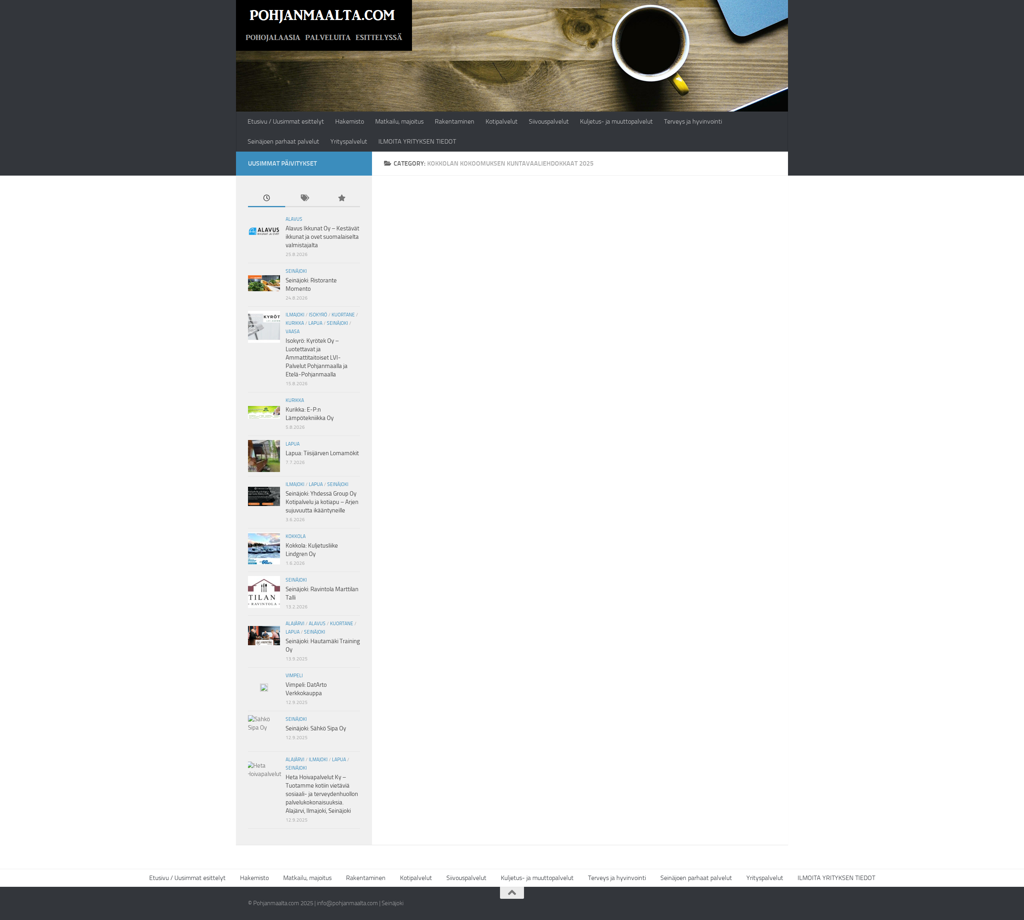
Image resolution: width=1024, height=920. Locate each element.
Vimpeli (294, 675)
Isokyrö (318, 315)
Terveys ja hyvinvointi (693, 121)
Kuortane (343, 315)
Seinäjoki (296, 271)
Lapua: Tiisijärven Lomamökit (322, 453)
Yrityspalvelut (348, 141)
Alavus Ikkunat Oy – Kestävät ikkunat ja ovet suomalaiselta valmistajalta (322, 237)
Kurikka (295, 323)
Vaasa (293, 331)
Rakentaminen (454, 121)
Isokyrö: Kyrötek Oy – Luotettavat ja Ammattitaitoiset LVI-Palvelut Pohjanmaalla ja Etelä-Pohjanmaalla (317, 357)
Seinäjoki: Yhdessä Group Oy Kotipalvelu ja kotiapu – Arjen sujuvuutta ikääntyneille (322, 502)
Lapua (315, 323)
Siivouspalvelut (549, 121)
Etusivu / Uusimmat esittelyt (286, 121)
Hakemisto (349, 121)
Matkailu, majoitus (399, 121)
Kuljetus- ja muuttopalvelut (616, 121)
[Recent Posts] (266, 198)
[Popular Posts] (341, 198)
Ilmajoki (295, 315)
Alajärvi (295, 623)
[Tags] (303, 198)
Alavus (294, 219)
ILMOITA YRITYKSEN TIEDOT (417, 141)
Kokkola (296, 536)
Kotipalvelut (502, 121)
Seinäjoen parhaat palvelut (283, 141)
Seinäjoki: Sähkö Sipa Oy (316, 728)
